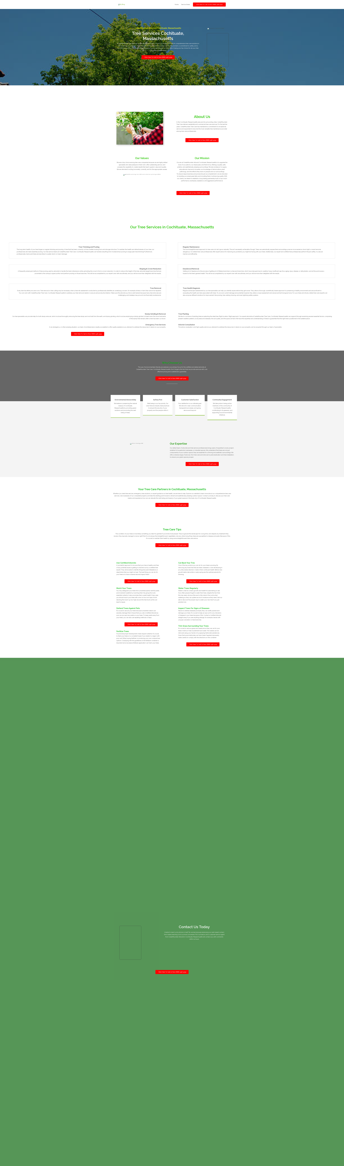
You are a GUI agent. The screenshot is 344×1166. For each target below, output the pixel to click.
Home (177, 4)
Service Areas (185, 4)
